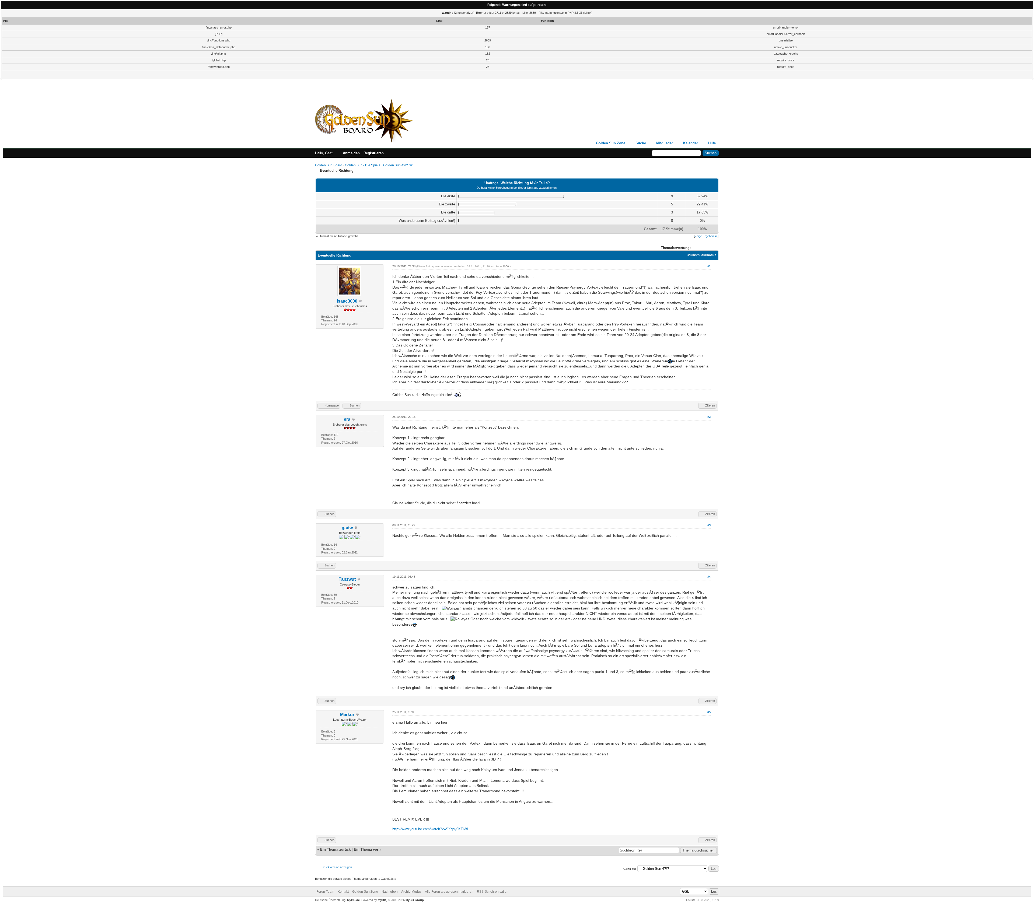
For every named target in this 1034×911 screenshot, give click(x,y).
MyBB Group (415, 900)
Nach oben (390, 892)
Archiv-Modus (411, 892)
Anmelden (351, 153)
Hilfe (712, 143)
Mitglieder (664, 143)
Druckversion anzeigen (337, 867)
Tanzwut (347, 579)
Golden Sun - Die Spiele (362, 165)
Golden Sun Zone (610, 143)
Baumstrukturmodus (701, 255)
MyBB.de (353, 900)
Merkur (347, 714)
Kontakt (343, 892)
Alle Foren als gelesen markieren (449, 892)
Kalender (690, 143)
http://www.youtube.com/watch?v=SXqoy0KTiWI (430, 829)
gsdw (347, 527)
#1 (709, 266)
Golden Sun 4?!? (395, 165)
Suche (640, 143)
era (347, 419)
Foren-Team (325, 892)
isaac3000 (347, 301)
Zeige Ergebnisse (706, 236)
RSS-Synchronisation (492, 892)
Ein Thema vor (366, 849)
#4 (709, 576)
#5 (709, 712)
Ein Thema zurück (335, 849)
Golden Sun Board (328, 165)
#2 (709, 416)
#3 (709, 525)
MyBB (382, 900)
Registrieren (374, 153)
